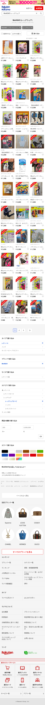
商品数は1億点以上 (7, 673)
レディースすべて (8, 394)
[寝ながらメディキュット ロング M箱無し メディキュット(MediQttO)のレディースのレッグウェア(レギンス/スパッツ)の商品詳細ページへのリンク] (7, 212)
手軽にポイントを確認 (37, 686)
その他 (2, 150)
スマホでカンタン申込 (7, 686)
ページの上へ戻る (22, 495)
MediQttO (5, 364)
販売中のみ (7, 34)
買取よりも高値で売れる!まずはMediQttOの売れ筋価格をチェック (14, 474)
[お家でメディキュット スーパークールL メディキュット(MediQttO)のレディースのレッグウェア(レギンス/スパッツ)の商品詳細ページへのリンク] (7, 47)
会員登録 (39, 8)
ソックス (18, 197)
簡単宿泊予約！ (37, 673)
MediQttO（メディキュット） (10, 28)
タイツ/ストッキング (35, 79)
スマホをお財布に (22, 686)
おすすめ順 (16, 34)
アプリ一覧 (27, 693)
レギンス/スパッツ (5, 55)
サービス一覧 (5, 693)
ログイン (29, 8)
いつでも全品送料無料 (22, 673)
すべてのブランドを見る (22, 552)
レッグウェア (27, 28)
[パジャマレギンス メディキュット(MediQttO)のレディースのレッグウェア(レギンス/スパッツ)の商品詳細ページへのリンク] (22, 47)
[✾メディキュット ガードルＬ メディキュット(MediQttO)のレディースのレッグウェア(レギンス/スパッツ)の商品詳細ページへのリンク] (22, 236)
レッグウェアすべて (11, 401)
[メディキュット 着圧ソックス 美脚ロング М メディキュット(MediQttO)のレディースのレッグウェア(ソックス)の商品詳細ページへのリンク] (7, 307)
